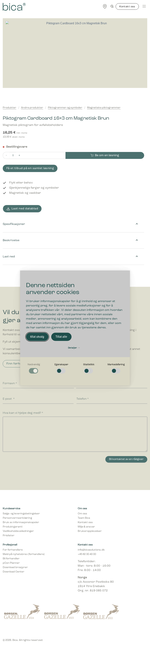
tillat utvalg (37, 336)
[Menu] (144, 6)
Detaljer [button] (73, 348)
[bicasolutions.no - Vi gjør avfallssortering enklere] (30, 7)
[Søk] (112, 6)
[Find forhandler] (104, 6)
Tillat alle (61, 336)
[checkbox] (34, 368)
